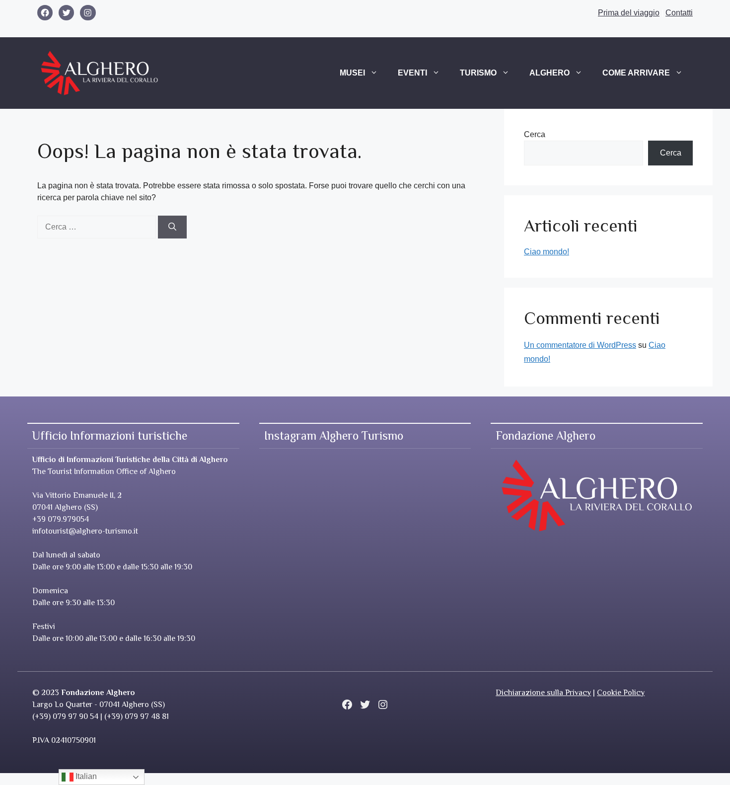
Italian (85, 776)
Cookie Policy (621, 692)
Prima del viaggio (628, 12)
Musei (352, 73)
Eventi (412, 73)
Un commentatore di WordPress (580, 345)
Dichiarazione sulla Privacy (543, 692)
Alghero (549, 73)
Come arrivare (636, 73)
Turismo (478, 73)
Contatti (679, 12)
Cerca (534, 134)
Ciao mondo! (546, 251)
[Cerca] (172, 227)
